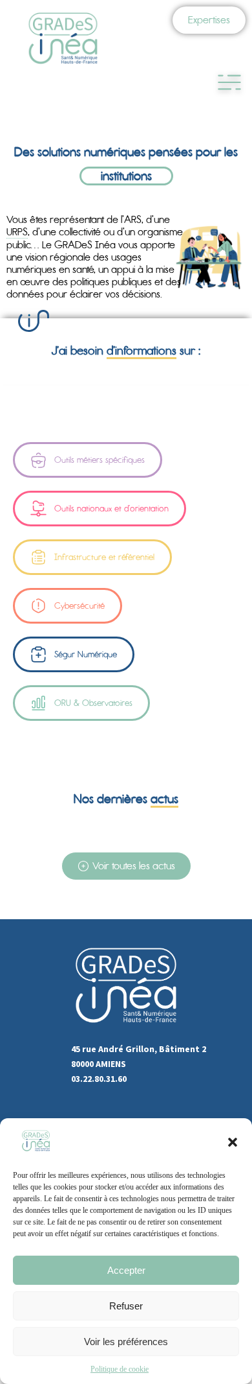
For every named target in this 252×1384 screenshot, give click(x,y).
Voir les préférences (126, 1341)
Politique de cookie (119, 1369)
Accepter (126, 1270)
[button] (232, 1142)
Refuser (126, 1305)
